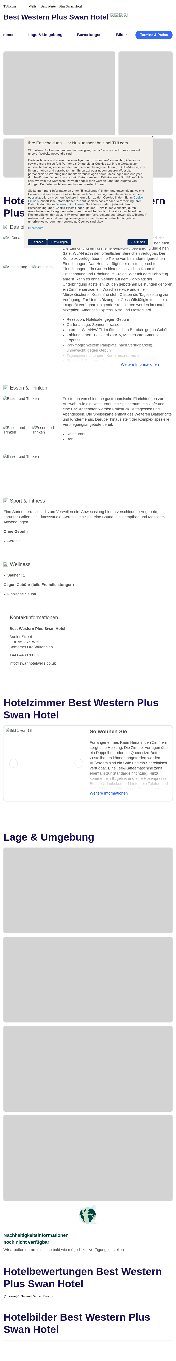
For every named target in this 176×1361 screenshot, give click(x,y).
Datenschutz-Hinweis (70, 204)
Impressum (35, 228)
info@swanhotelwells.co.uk (32, 663)
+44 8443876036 (24, 655)
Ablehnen (37, 242)
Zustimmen (138, 242)
